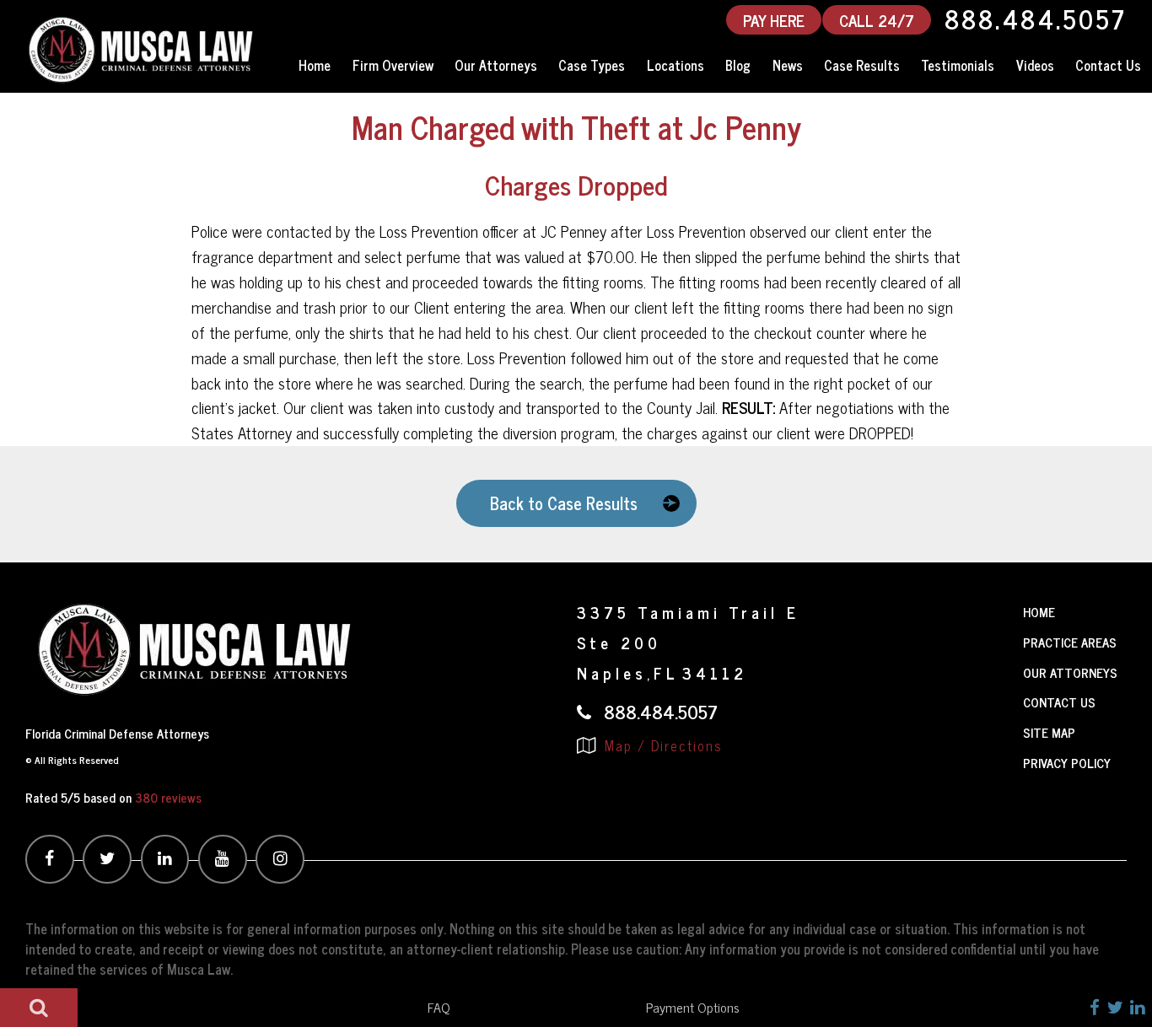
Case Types (591, 65)
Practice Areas (1070, 642)
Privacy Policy (1067, 762)
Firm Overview (393, 65)
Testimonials (957, 65)
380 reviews (168, 797)
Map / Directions (661, 745)
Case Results (862, 65)
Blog (738, 65)
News (787, 65)
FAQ (439, 1007)
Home (315, 65)
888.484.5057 (1036, 19)
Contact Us (1108, 65)
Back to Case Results (564, 503)
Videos (1035, 65)
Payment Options (693, 1007)
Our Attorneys (496, 65)
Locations (675, 65)
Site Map (1049, 732)
